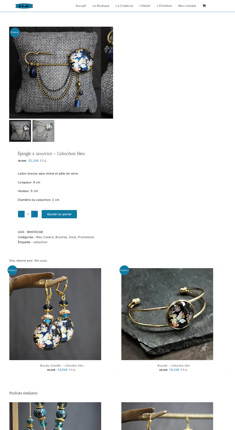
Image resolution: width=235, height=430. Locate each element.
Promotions (86, 237)
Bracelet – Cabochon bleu (173, 365)
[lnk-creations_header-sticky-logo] (24, 5)
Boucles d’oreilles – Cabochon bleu (61, 365)
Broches (61, 237)
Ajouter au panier (59, 214)
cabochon (40, 242)
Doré (72, 237)
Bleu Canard (45, 237)
